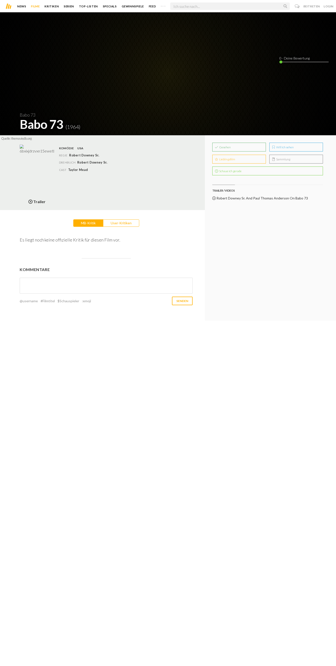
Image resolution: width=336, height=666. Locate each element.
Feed (152, 6)
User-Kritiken (121, 223)
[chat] (297, 6)
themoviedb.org (21, 138)
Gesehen (225, 147)
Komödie (66, 148)
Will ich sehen (285, 147)
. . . (163, 5)
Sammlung (283, 159)
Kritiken (52, 6)
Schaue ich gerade (230, 171)
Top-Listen (88, 6)
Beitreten (312, 6)
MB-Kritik (88, 223)
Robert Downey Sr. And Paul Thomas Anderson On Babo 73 (262, 198)
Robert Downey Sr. (92, 162)
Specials (110, 6)
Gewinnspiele (133, 6)
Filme (35, 6)
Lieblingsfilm (227, 159)
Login (329, 6)
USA (80, 148)
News (21, 6)
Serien (69, 6)
